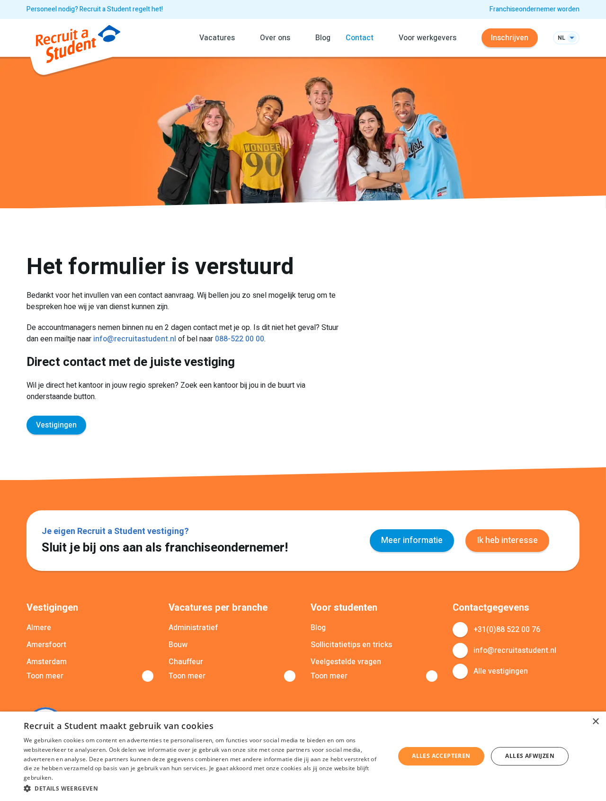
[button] (204, 788)
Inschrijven (509, 38)
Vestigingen (56, 425)
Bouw (178, 644)
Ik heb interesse (507, 540)
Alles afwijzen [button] (529, 756)
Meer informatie (412, 540)
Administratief (193, 627)
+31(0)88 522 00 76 (506, 629)
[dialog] (303, 756)
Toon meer (45, 676)
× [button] (595, 721)
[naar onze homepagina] (78, 45)
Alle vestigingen (500, 671)
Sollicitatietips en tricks (351, 644)
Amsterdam (47, 662)
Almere (39, 627)
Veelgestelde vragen (346, 662)
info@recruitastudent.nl (134, 339)
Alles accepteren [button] (441, 756)
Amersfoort (46, 644)
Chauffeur (186, 662)
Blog (322, 38)
